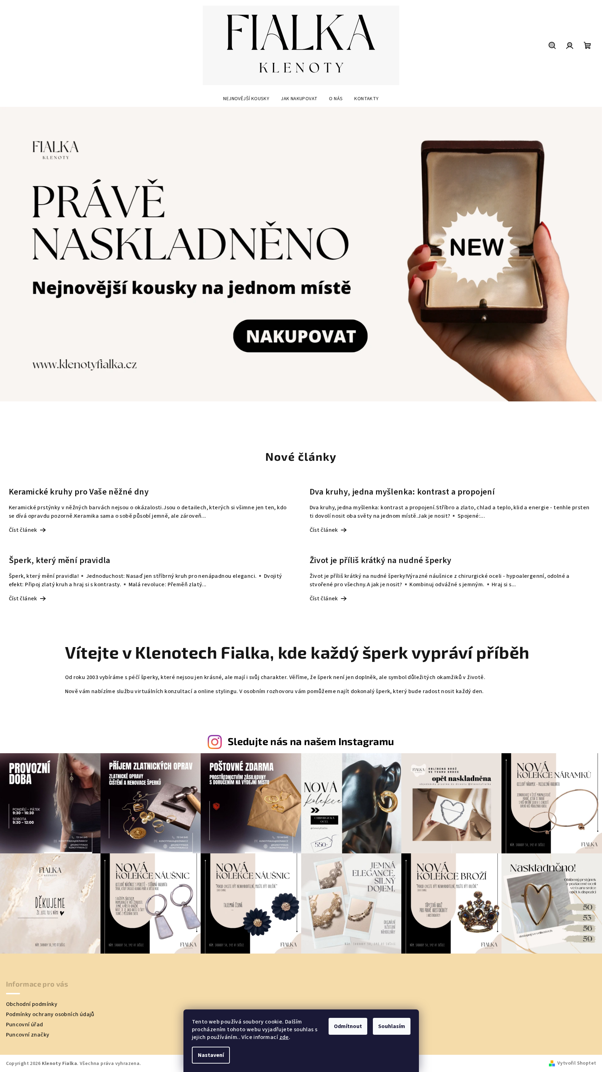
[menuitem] (246, 99)
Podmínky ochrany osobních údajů (50, 1014)
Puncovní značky (28, 1035)
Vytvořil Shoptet (576, 1063)
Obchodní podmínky (32, 1004)
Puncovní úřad (24, 1024)
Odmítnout (348, 1026)
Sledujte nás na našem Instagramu (311, 741)
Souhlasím (391, 1026)
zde (284, 1037)
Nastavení (211, 1055)
